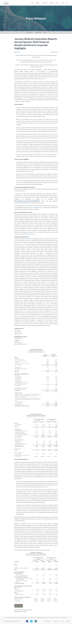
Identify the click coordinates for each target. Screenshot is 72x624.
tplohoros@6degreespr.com (21, 344)
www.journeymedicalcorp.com (36, 207)
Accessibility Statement (47, 621)
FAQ (67, 2)
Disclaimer (62, 621)
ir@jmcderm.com (18, 334)
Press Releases (29, 32)
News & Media (44, 2)
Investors (51, 2)
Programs (38, 2)
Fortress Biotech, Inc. (9, 621)
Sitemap (67, 621)
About (32, 2)
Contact (57, 2)
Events (45, 32)
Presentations (38, 32)
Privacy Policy (56, 621)
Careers (62, 2)
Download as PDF (54, 52)
